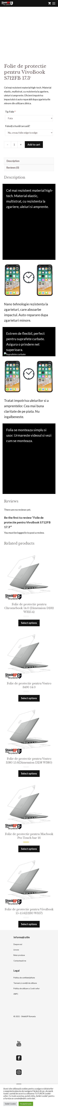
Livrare (16, 950)
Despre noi (17, 944)
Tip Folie (10, 111)
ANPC (15, 994)
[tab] (29, 161)
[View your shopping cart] (49, 3)
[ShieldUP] (7, 3)
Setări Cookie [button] (10, 1104)
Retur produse (19, 955)
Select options (29, 622)
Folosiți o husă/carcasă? (17, 125)
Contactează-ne (19, 961)
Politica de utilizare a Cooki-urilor (26, 988)
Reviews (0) (12, 167)
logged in (22, 532)
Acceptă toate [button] (25, 1104)
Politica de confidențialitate (24, 978)
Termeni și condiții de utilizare (25, 983)
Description (13, 160)
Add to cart (34, 144)
